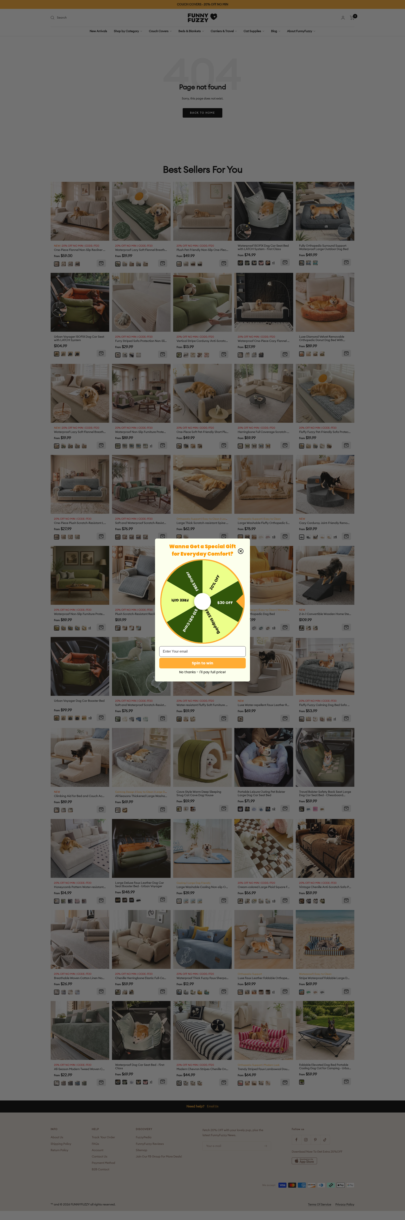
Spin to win (202, 663)
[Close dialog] (240, 551)
